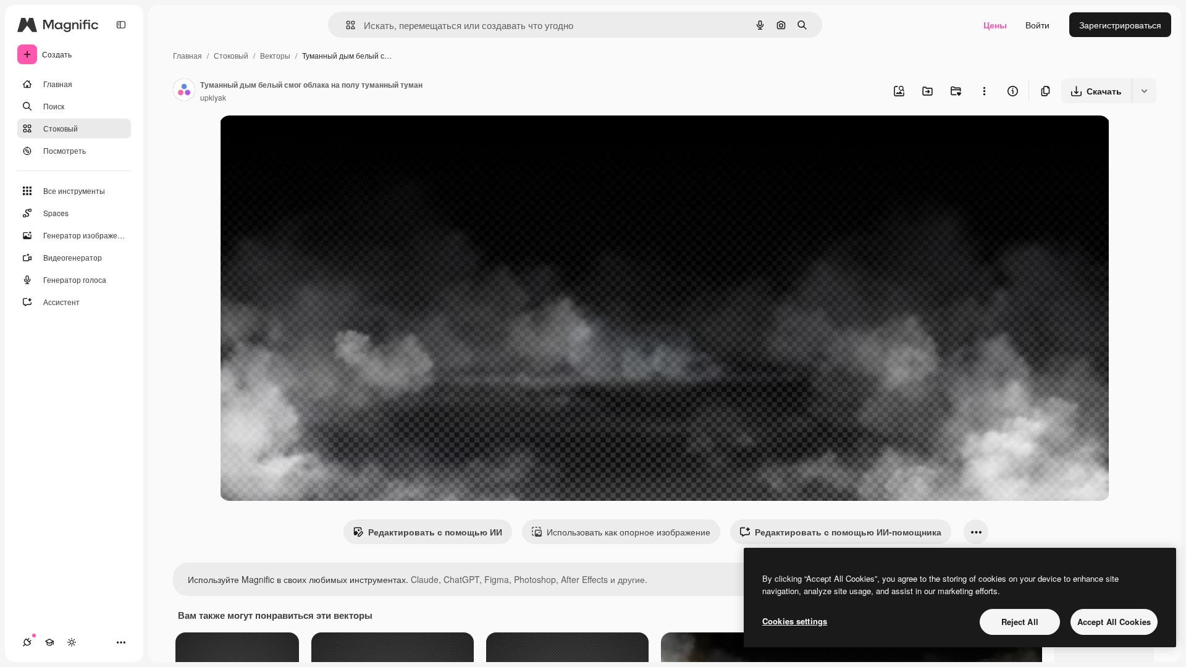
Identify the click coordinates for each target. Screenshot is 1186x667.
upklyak (213, 97)
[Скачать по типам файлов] (1144, 90)
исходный (302, 139)
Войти (1037, 25)
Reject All (1019, 621)
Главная (187, 55)
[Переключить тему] (72, 642)
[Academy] (49, 642)
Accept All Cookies (1114, 621)
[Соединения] (27, 642)
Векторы (275, 55)
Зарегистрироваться (1120, 25)
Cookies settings (794, 621)
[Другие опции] (984, 90)
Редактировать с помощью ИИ (435, 532)
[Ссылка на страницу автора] (184, 90)
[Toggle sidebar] (121, 25)
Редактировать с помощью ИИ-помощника (848, 532)
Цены (995, 25)
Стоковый (231, 55)
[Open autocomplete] (346, 25)
